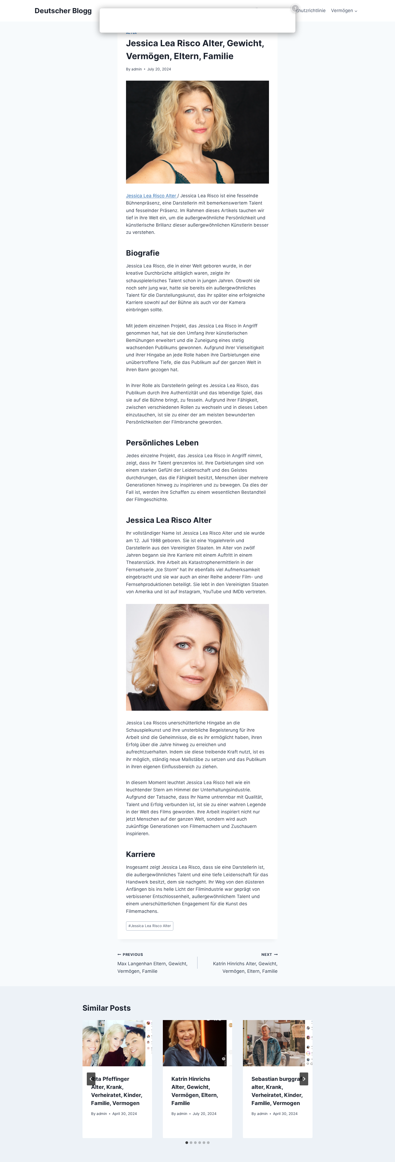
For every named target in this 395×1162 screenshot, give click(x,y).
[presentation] (117, 1043)
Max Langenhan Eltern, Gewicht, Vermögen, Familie (152, 963)
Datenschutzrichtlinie (303, 10)
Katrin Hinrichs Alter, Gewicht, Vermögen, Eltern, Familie (245, 963)
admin (136, 69)
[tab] (186, 1142)
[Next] (304, 1078)
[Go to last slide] (91, 1078)
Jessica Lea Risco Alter (151, 195)
